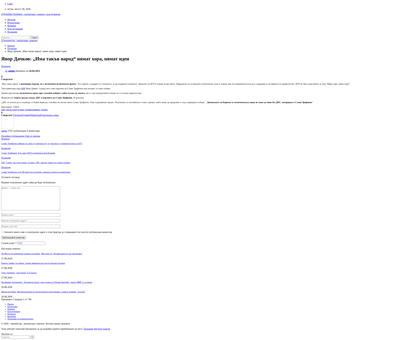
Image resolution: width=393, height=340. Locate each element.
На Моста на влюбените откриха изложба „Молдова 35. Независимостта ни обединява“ (41, 254)
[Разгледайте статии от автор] (7, 128)
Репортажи (13, 22)
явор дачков (41, 109)
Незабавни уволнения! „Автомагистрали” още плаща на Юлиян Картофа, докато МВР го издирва (46, 282)
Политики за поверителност (20, 319)
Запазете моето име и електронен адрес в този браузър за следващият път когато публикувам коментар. (58, 232)
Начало (11, 19)
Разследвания (15, 28)
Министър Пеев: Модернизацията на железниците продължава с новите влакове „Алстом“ (43, 292)
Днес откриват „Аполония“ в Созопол (19, 273)
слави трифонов (26, 109)
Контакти (11, 316)
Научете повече (102, 329)
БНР (23, 88)
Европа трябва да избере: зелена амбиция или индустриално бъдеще (33, 263)
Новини (11, 25)
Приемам (88, 329)
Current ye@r (8, 243)
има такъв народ (9, 109)
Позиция (12, 31)
